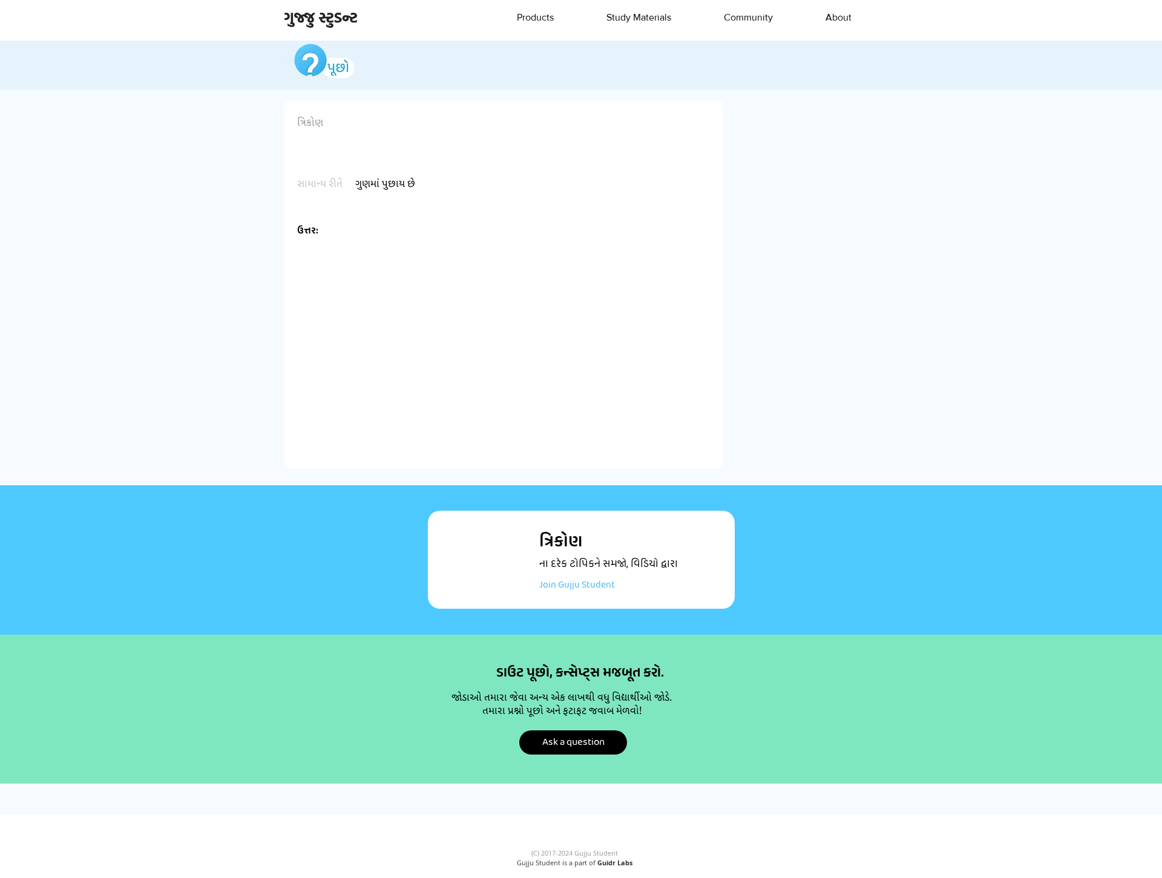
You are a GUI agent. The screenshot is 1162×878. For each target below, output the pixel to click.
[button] (535, 17)
